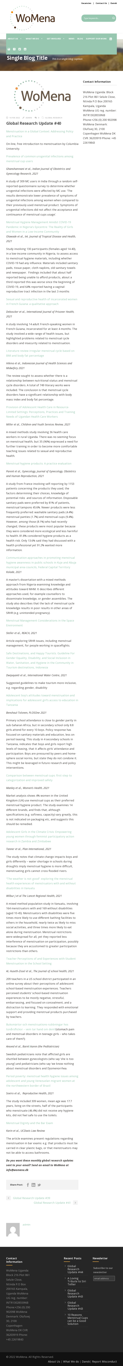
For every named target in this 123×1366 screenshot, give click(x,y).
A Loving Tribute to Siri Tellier (77, 1281)
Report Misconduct (104, 1361)
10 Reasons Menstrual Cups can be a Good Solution (78, 1319)
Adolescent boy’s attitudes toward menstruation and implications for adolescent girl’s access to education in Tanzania (42, 700)
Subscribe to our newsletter (103, 1270)
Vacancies (86, 3)
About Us (54, 1361)
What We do (71, 1361)
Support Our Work (96, 38)
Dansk (114, 3)
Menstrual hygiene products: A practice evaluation (38, 463)
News (71, 38)
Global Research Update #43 (75, 1293)
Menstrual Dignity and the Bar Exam (29, 1123)
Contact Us (101, 3)
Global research (53, 117)
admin (29, 117)
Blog (80, 38)
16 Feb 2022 (14, 117)
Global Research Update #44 (75, 1269)
